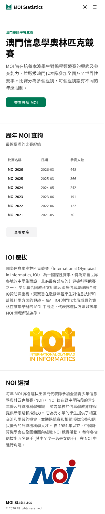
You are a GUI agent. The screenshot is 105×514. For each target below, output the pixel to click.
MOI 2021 (15, 214)
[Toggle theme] (85, 6)
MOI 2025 (15, 178)
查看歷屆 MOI (26, 102)
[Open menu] (94, 6)
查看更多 (22, 232)
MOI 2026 (15, 169)
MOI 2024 (15, 187)
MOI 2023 (15, 196)
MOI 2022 (15, 205)
